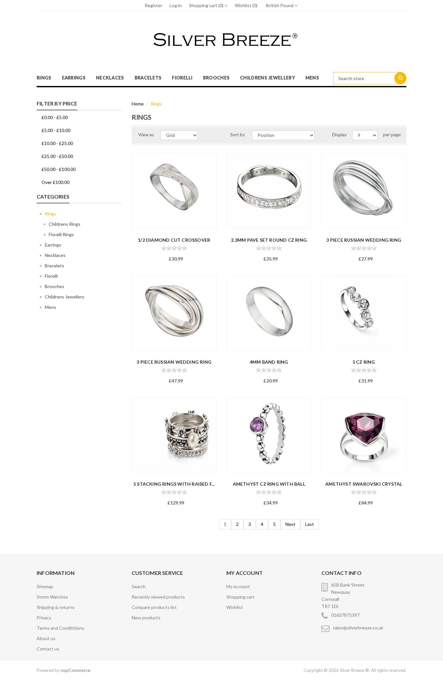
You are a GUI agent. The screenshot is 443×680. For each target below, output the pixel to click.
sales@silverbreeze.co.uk (358, 627)
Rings (44, 77)
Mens (312, 77)
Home (138, 103)
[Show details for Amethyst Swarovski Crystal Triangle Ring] (363, 434)
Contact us (48, 648)
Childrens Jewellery (267, 77)
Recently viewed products (158, 597)
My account (238, 586)
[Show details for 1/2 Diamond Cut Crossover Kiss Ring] (174, 190)
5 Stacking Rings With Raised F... (174, 484)
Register (153, 5)
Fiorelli (182, 77)
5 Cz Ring (364, 362)
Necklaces (110, 77)
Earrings (74, 77)
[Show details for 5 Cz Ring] (363, 312)
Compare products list (154, 607)
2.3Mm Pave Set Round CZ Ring (269, 240)
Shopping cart (240, 597)
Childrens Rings (64, 224)
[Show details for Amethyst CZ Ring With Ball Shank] (269, 434)
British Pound (280, 5)
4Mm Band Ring (269, 362)
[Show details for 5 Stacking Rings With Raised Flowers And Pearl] (174, 434)
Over (55, 182)
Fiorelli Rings (61, 234)
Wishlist (234, 607)
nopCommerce (75, 670)
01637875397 (345, 615)
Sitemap (45, 586)
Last (309, 524)
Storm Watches (52, 597)
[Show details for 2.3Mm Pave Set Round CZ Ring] (269, 190)
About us (46, 638)
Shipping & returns (56, 607)
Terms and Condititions (60, 628)
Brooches (216, 77)
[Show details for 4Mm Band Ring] (269, 312)
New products (146, 617)
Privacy (44, 617)
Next (290, 524)
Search (139, 586)
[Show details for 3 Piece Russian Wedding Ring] (363, 190)
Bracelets (148, 77)
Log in (176, 5)
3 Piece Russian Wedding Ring (363, 240)
